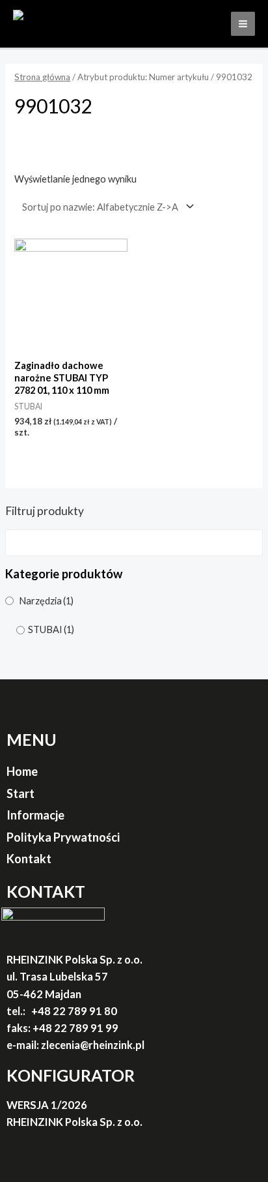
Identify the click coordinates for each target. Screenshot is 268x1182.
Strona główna (42, 77)
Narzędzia (46, 600)
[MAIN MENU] (243, 24)
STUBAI (51, 629)
